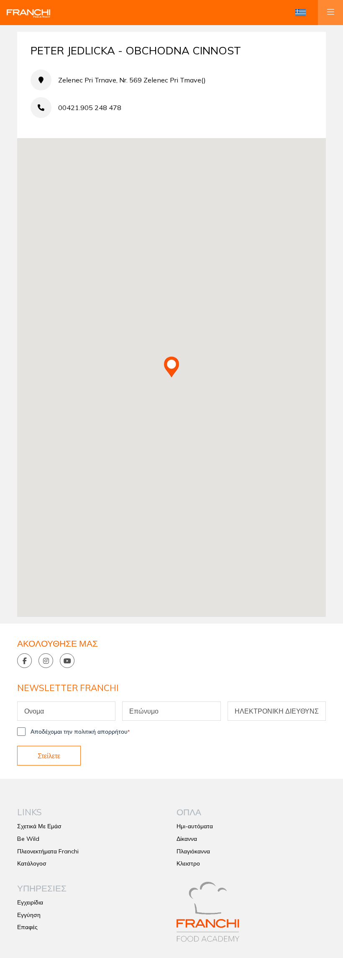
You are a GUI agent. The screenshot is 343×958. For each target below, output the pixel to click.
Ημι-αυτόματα (195, 826)
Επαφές (27, 927)
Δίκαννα (187, 838)
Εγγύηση (29, 915)
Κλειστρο (188, 863)
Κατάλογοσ (31, 863)
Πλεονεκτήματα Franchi (48, 851)
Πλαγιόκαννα (193, 851)
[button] (300, 12)
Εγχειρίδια (30, 902)
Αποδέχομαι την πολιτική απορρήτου (80, 731)
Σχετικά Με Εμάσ (39, 826)
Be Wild (28, 838)
